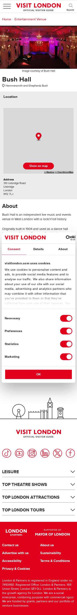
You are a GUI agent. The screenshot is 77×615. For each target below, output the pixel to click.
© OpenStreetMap (64, 172)
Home (6, 19)
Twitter (57, 453)
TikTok (6, 453)
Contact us (10, 545)
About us (47, 545)
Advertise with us (15, 553)
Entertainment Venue (30, 19)
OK (38, 374)
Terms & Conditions (55, 561)
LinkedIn (44, 453)
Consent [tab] (14, 249)
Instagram (32, 453)
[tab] (10, 97)
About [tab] (63, 249)
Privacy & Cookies (16, 569)
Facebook (70, 453)
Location (10, 97)
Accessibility (11, 561)
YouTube (19, 453)
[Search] (70, 6)
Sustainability (50, 553)
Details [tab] (38, 249)
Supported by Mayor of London (52, 532)
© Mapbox (49, 172)
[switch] (66, 331)
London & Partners (16, 532)
